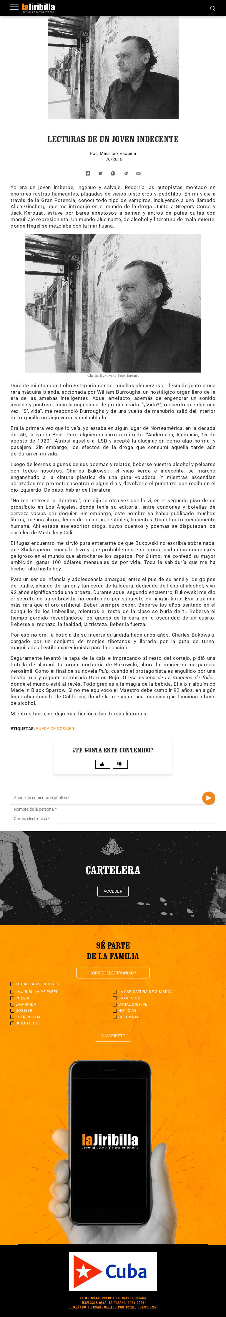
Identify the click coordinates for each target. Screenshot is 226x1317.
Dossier (24, 1010)
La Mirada (26, 1004)
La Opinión (129, 998)
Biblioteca (27, 1023)
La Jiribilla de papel (37, 991)
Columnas (128, 1017)
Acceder (113, 891)
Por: (95, 153)
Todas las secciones (37, 984)
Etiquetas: (23, 728)
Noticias (127, 1010)
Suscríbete (113, 1036)
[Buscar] (212, 8)
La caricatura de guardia (145, 991)
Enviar (208, 798)
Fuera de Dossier (55, 728)
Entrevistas (29, 1017)
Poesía (22, 998)
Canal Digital (132, 1004)
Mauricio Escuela (118, 153)
